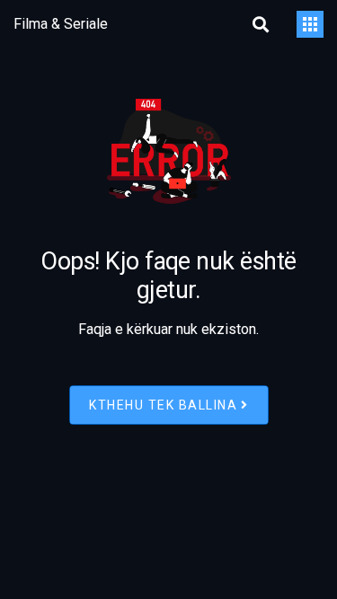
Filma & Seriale (60, 23)
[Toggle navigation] (310, 24)
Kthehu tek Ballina (163, 404)
